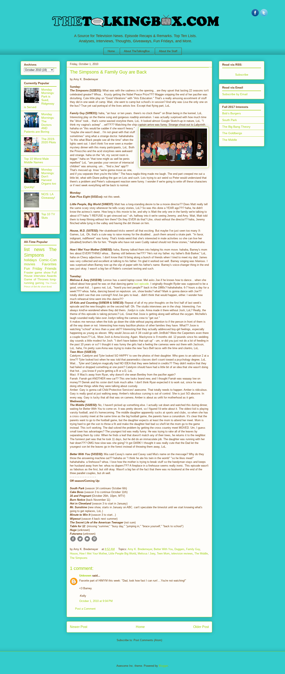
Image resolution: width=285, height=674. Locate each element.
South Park (229, 120)
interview (39, 275)
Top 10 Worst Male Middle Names (36, 160)
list (27, 249)
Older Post (201, 627)
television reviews (182, 553)
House (74, 553)
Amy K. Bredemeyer (140, 549)
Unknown (85, 575)
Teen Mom (163, 553)
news (39, 249)
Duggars (179, 549)
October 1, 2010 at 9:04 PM (96, 601)
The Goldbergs (232, 133)
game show (42, 272)
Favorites (49, 264)
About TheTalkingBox (137, 51)
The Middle (201, 553)
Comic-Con (48, 260)
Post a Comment (85, 608)
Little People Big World (122, 553)
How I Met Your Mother (93, 553)
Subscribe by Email (234, 94)
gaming (39, 283)
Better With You (163, 549)
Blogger (163, 665)
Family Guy (193, 549)
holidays (30, 260)
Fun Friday (33, 269)
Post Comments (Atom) (148, 640)
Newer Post (78, 627)
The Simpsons (78, 557)
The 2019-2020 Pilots (48, 140)
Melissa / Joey (146, 553)
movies (29, 264)
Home (111, 51)
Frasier (28, 272)
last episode (141, 283)
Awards (52, 275)
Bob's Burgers (231, 113)
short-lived (46, 286)
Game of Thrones (36, 279)
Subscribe (241, 74)
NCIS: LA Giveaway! (48, 195)
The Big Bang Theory (236, 126)
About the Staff (168, 51)
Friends (51, 269)
